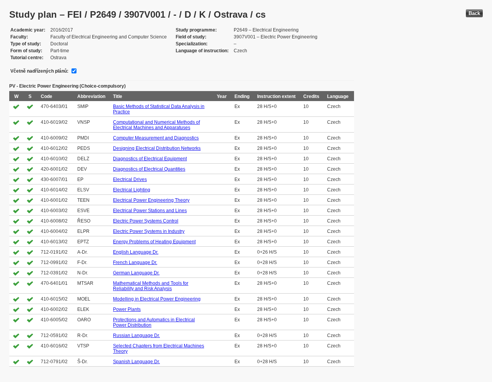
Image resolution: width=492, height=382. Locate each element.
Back (474, 13)
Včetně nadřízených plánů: (39, 71)
